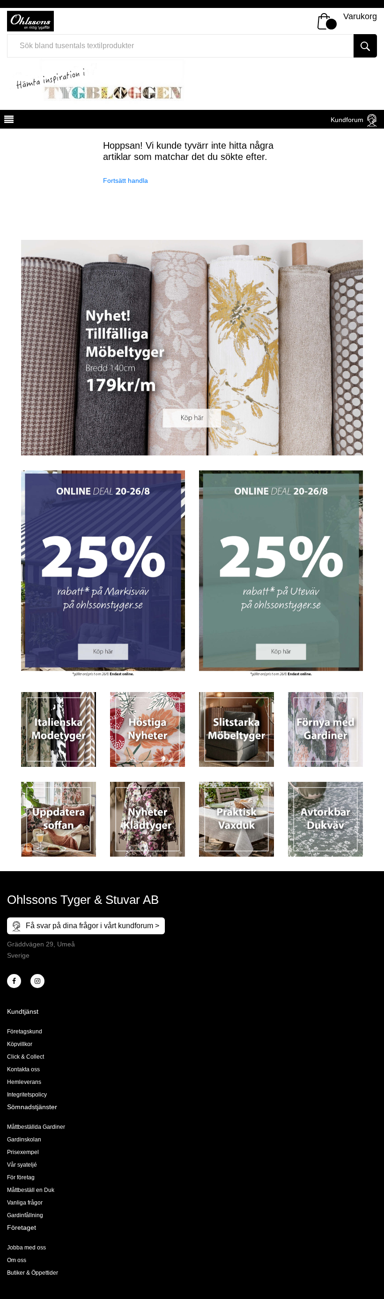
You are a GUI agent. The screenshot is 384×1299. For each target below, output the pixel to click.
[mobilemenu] (8, 120)
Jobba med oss (26, 1247)
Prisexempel (23, 1152)
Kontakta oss (23, 1069)
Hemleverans (24, 1082)
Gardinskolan (24, 1139)
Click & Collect (25, 1057)
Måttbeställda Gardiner (36, 1127)
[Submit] (365, 46)
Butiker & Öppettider (32, 1273)
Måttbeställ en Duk (30, 1190)
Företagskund (24, 1031)
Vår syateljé (22, 1165)
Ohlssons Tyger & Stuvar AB (83, 900)
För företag (21, 1177)
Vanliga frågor (25, 1202)
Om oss (16, 1260)
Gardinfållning (25, 1215)
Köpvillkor (19, 1044)
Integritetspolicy (27, 1094)
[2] (14, 981)
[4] (37, 981)
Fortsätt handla (125, 180)
